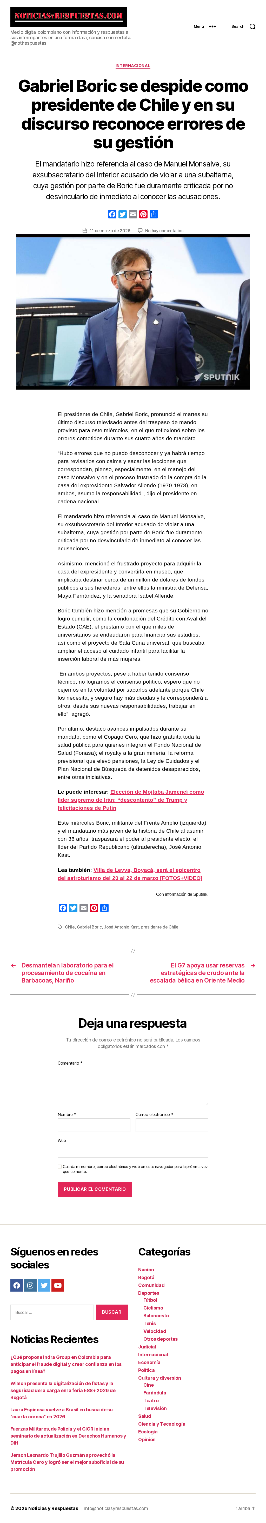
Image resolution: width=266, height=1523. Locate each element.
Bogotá (146, 1277)
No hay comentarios (164, 230)
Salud (144, 1416)
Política (146, 1370)
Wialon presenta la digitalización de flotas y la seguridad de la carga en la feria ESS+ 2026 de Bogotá (63, 1390)
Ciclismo (153, 1308)
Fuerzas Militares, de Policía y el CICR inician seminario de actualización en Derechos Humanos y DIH (68, 1436)
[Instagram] (30, 1285)
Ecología (148, 1431)
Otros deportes (160, 1339)
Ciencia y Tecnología (161, 1424)
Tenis (149, 1323)
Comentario (70, 1063)
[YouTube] (57, 1285)
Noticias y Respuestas (53, 1508)
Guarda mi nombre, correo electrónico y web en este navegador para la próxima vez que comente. (135, 1169)
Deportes (148, 1293)
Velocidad (154, 1331)
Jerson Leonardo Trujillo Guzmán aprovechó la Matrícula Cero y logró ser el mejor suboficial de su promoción (67, 1462)
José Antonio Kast (121, 927)
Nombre (67, 1114)
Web (62, 1140)
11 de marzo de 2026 (110, 230)
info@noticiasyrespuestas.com (116, 1508)
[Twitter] (44, 1285)
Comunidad (151, 1285)
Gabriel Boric (89, 927)
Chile (70, 927)
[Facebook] (112, 215)
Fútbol (150, 1300)
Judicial (147, 1347)
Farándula (154, 1392)
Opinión (147, 1439)
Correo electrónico (155, 1114)
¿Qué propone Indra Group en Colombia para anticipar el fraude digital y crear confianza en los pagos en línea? (66, 1364)
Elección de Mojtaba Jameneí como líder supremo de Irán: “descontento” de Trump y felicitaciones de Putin (131, 800)
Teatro (150, 1400)
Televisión (155, 1408)
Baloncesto (156, 1315)
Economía (149, 1362)
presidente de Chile (159, 927)
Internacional (133, 65)
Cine (148, 1385)
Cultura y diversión (159, 1378)
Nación (146, 1269)
